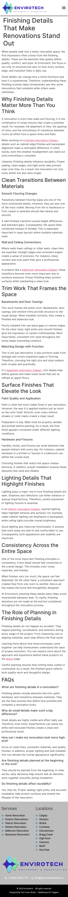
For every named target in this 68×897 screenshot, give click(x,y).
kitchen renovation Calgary (41, 140)
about (9, 658)
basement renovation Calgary (24, 370)
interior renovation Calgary (24, 509)
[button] (63, 7)
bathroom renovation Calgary (39, 269)
